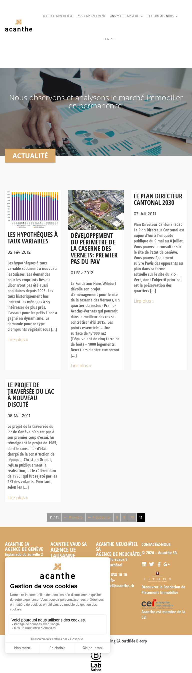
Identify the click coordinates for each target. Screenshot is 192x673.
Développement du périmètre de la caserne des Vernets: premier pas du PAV (94, 248)
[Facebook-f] (159, 564)
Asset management (91, 16)
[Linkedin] (144, 564)
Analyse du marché (124, 16)
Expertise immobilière (57, 16)
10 (132, 517)
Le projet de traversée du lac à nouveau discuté (31, 394)
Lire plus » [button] (18, 339)
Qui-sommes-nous (161, 16)
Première (76, 517)
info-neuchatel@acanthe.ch (115, 582)
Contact (110, 39)
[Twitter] (151, 564)
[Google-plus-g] (166, 564)
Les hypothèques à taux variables (33, 237)
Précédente (101, 517)
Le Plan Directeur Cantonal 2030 (158, 199)
